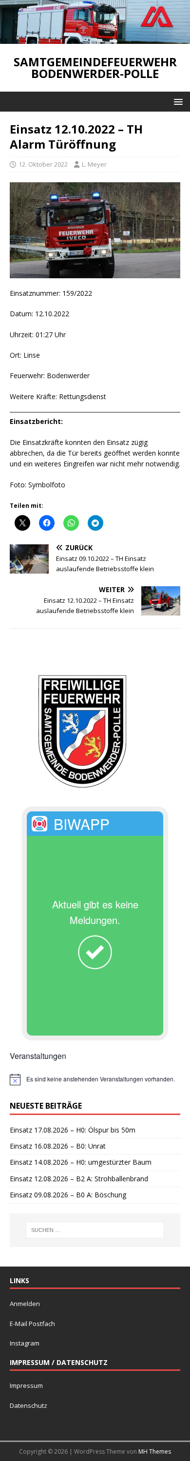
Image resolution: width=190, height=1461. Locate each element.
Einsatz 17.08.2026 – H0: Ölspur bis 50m (72, 1129)
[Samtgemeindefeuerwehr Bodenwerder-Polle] (95, 38)
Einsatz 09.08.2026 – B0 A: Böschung (68, 1194)
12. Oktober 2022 (43, 164)
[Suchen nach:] (95, 1230)
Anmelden (25, 1303)
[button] (177, 101)
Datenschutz (28, 1405)
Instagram (24, 1343)
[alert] (95, 1079)
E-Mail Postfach (32, 1323)
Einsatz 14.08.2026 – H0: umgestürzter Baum (81, 1162)
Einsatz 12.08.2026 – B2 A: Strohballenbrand (79, 1178)
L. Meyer (94, 164)
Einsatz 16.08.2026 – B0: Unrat (58, 1146)
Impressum (26, 1385)
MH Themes (154, 1451)
